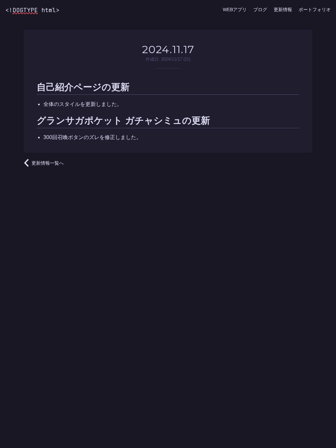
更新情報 (283, 9)
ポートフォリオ (315, 9)
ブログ (260, 9)
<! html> (32, 10)
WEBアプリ (235, 9)
